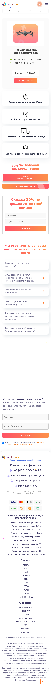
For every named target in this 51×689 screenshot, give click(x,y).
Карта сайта (25, 632)
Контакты (25, 629)
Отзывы (25, 614)
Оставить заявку (25, 81)
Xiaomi (26, 565)
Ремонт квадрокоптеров (18, 11)
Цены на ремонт (25, 607)
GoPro (26, 568)
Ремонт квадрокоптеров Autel (26, 547)
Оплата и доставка (25, 621)
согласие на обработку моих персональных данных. (24, 443)
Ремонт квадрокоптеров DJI (26, 529)
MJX (26, 579)
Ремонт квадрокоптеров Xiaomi (26, 522)
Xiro (26, 583)
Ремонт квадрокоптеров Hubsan (26, 533)
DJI (26, 572)
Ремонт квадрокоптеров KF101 (26, 551)
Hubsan (26, 575)
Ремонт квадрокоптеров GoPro (26, 526)
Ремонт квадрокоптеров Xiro (26, 540)
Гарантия (25, 611)
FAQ (25, 625)
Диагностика (25, 618)
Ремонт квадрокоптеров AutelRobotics (26, 554)
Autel (26, 590)
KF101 (26, 593)
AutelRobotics (26, 597)
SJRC (26, 586)
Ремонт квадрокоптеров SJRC (26, 544)
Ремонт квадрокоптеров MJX (26, 537)
